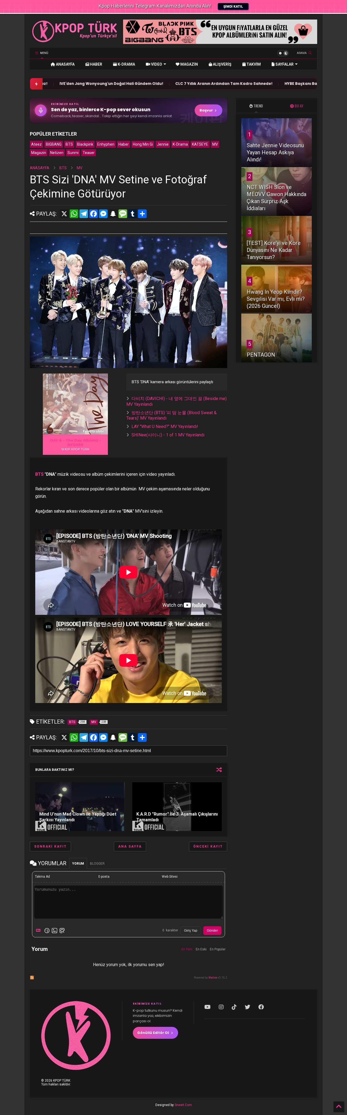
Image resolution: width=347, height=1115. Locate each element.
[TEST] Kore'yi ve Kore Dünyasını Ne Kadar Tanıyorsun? (274, 250)
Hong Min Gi (143, 144)
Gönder (212, 930)
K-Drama (180, 144)
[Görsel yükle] (54, 930)
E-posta (104, 876)
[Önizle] (62, 930)
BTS (69, 144)
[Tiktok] (234, 1007)
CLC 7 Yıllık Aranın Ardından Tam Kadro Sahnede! (177, 83)
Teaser (89, 153)
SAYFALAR (284, 64)
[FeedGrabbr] (94, 431)
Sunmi (73, 153)
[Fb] (261, 1007)
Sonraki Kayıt (50, 846)
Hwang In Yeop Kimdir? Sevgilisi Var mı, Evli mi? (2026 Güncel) (276, 299)
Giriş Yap (190, 930)
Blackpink (85, 144)
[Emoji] (47, 930)
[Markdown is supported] (39, 930)
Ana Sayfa (130, 846)
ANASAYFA (65, 64)
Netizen (56, 153)
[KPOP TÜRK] (75, 41)
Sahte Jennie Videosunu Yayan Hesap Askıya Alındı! (275, 152)
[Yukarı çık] (338, 1106)
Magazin (38, 153)
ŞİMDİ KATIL (233, 6)
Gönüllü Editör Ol (153, 1032)
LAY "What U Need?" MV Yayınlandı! (164, 426)
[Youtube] (207, 1007)
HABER (95, 64)
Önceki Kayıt (208, 846)
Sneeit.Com (183, 1105)
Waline (212, 977)
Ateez (36, 144)
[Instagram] (221, 1007)
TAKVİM (253, 64)
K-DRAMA (126, 64)
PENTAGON (261, 355)
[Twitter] (247, 1007)
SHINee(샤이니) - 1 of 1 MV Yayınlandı (167, 434)
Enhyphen (105, 144)
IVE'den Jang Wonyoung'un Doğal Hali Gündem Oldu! (65, 83)
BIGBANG (54, 144)
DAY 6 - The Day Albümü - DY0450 (75, 442)
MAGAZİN (188, 64)
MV (215, 144)
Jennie (163, 144)
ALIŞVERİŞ (222, 64)
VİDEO (156, 64)
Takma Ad (42, 876)
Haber (123, 144)
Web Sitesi (170, 876)
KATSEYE (200, 144)
